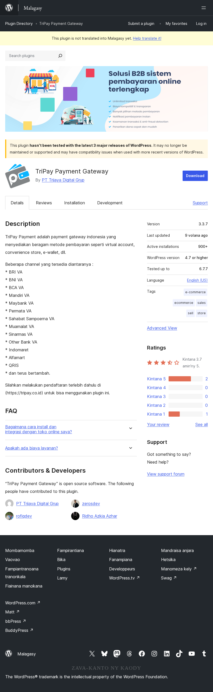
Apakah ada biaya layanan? (31, 448)
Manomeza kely (179, 568)
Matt (12, 611)
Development (110, 202)
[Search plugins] (60, 56)
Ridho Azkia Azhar (99, 516)
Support (200, 202)
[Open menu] (204, 8)
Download (195, 175)
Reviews (44, 202)
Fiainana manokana (23, 586)
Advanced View (162, 328)
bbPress (15, 621)
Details (17, 202)
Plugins (63, 568)
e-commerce (195, 292)
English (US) (197, 280)
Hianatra (117, 550)
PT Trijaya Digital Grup (63, 180)
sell (190, 313)
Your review (158, 424)
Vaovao (12, 559)
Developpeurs (122, 568)
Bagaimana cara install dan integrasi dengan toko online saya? (38, 429)
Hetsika (168, 559)
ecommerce (183, 303)
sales (201, 303)
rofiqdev (24, 516)
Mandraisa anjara (177, 550)
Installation (74, 202)
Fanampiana (120, 559)
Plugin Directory (19, 23)
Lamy (62, 578)
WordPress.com (23, 602)
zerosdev (91, 503)
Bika (61, 559)
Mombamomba (19, 550)
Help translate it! (147, 38)
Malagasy (26, 653)
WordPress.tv (124, 578)
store (201, 313)
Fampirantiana (70, 550)
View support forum (165, 474)
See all (201, 424)
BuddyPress (19, 630)
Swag (169, 578)
